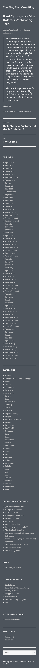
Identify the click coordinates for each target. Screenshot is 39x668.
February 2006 (11, 312)
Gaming (8, 405)
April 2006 (9, 306)
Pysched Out (10, 542)
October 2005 (10, 323)
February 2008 (11, 241)
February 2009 (11, 209)
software (8, 481)
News (7, 451)
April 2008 (9, 236)
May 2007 (9, 268)
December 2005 (11, 317)
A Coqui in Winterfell (13, 510)
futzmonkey (10, 402)
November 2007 (11, 250)
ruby (7, 469)
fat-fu (8, 106)
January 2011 (10, 174)
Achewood (9, 637)
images (8, 416)
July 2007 (9, 262)
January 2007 (10, 279)
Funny (7, 399)
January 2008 (10, 244)
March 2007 (10, 274)
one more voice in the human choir (19, 533)
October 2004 (10, 358)
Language (9, 431)
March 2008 (10, 238)
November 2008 (11, 218)
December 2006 (11, 282)
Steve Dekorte (11, 597)
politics (8, 460)
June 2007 (9, 265)
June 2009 (9, 201)
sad (6, 472)
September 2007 (12, 256)
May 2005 (9, 338)
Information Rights (13, 419)
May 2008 (9, 233)
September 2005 (12, 326)
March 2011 (9, 171)
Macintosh (9, 440)
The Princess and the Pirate (16, 545)
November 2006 (11, 285)
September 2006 (12, 291)
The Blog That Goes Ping (18, 7)
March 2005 (10, 344)
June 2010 (9, 186)
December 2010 (11, 177)
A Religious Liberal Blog (15, 515)
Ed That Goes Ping (9, 111)
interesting (9, 425)
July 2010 (8, 183)
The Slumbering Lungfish (15, 600)
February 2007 (11, 276)
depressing (9, 393)
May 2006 (9, 303)
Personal (8, 457)
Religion (8, 466)
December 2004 (11, 352)
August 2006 (10, 294)
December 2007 (11, 247)
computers (9, 387)
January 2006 (10, 314)
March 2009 (10, 206)
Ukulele (8, 484)
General (28, 111)
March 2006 (10, 309)
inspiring (9, 422)
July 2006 (9, 297)
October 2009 (10, 192)
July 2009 (9, 198)
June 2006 (9, 300)
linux (7, 434)
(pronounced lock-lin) (14, 507)
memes (8, 443)
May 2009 (9, 203)
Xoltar (7, 602)
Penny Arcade (10, 640)
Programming (11, 463)
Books (7, 381)
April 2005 (9, 341)
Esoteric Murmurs (12, 620)
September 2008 (12, 221)
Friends (8, 396)
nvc (6, 454)
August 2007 (10, 259)
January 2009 (10, 212)
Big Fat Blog (10, 585)
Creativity (9, 390)
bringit (8, 384)
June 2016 (9, 165)
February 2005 (11, 347)
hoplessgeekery (11, 413)
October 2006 (10, 288)
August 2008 (10, 224)
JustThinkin (10, 428)
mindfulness (10, 446)
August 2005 (10, 329)
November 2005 (11, 320)
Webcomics (9, 487)
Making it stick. (11, 591)
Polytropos (9, 536)
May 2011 (9, 168)
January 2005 (10, 350)
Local (7, 437)
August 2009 (10, 195)
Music (7, 449)
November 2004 (11, 355)
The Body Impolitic (13, 568)
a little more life (11, 512)
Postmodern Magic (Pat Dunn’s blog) (20, 539)
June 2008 (9, 230)
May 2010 (9, 189)
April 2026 (9, 163)
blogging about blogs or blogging (19, 378)
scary (7, 475)
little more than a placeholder (17, 527)
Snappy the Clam (12, 594)
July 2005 (9, 332)
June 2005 (9, 335)
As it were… (9, 521)
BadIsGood (9, 375)
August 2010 (10, 180)
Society (8, 478)
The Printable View (13, 548)
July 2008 (9, 227)
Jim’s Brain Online (12, 524)
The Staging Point (12, 550)
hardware (9, 411)
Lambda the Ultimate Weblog (17, 588)
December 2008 (11, 215)
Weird (7, 489)
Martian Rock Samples (14, 530)
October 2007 (10, 253)
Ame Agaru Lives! (12, 518)
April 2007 (9, 271)
